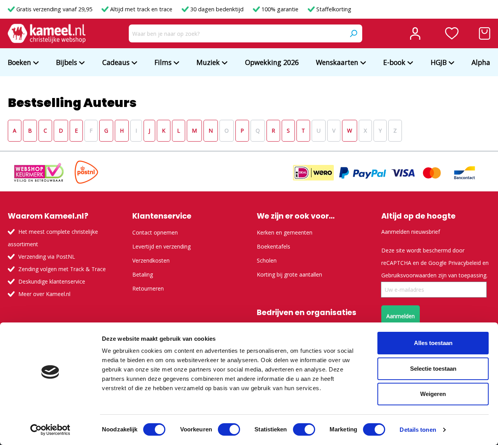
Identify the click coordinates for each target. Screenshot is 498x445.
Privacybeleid (464, 262)
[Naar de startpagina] (47, 33)
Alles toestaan (433, 343)
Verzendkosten (151, 260)
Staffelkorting (333, 9)
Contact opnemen (155, 232)
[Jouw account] (415, 33)
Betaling (142, 274)
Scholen (267, 260)
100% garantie (280, 9)
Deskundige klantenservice (51, 281)
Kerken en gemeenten (284, 232)
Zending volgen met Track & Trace (62, 269)
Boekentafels (273, 246)
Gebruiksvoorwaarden (409, 275)
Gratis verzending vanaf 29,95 (54, 9)
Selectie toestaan (433, 368)
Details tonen (418, 429)
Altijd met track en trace (141, 9)
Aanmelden (400, 316)
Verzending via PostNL (46, 256)
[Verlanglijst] (451, 33)
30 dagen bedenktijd (217, 9)
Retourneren (148, 288)
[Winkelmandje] (484, 33)
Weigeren (433, 394)
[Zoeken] (353, 33)
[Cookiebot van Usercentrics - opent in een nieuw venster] (50, 430)
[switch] (229, 429)
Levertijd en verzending (161, 246)
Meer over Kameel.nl (44, 294)
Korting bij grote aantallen (289, 274)
